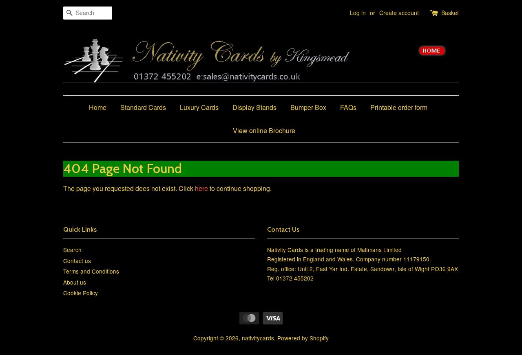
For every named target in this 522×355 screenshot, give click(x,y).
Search (72, 249)
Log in (358, 13)
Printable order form (398, 107)
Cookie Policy (80, 293)
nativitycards (258, 338)
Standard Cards (143, 107)
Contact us (77, 260)
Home (97, 107)
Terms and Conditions (91, 271)
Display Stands (254, 107)
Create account (399, 13)
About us (74, 282)
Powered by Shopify (303, 338)
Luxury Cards (199, 107)
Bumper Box (308, 107)
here (201, 188)
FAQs (348, 107)
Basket (450, 13)
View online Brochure (264, 130)
